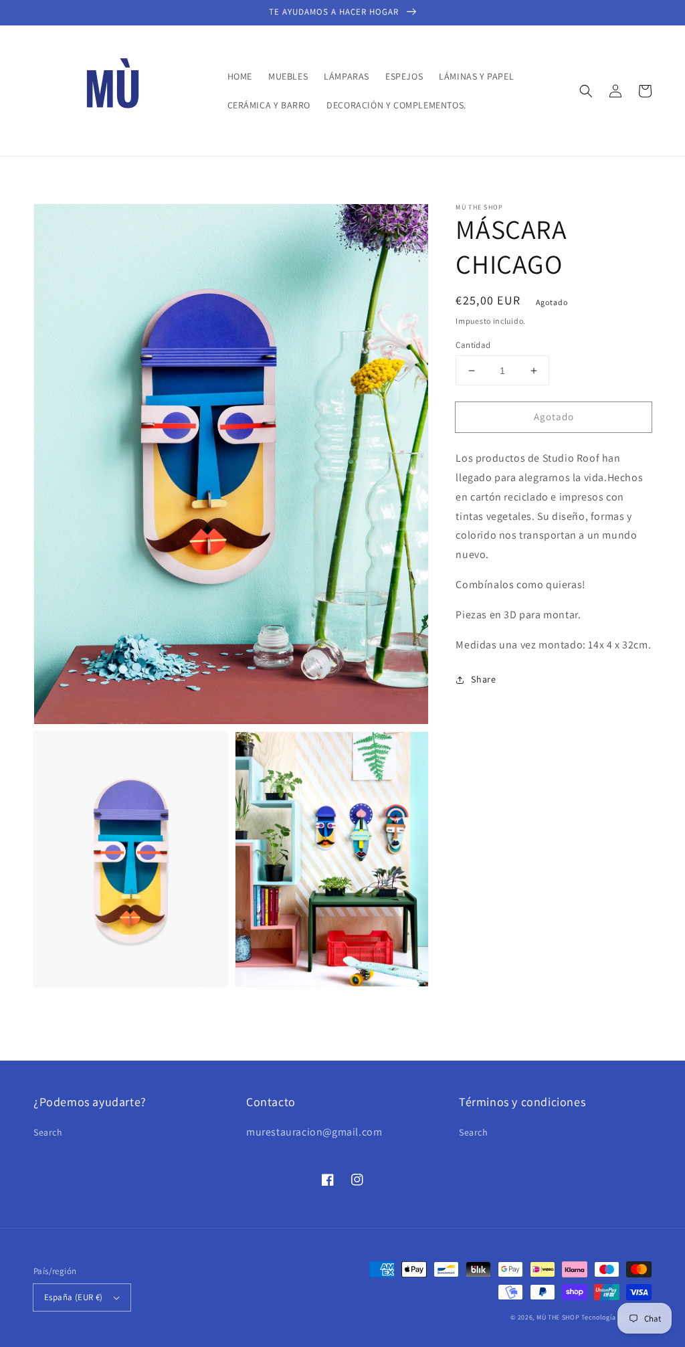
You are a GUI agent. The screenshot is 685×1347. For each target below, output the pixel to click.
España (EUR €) (73, 1297)
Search (48, 1132)
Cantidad (473, 345)
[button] (586, 91)
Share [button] (483, 679)
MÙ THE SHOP (558, 1317)
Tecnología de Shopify (616, 1317)
